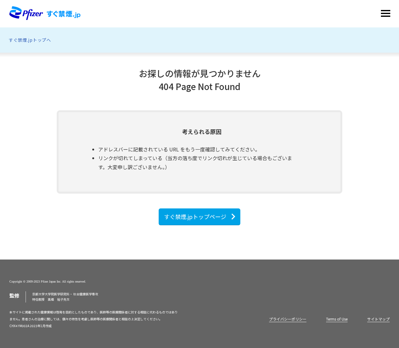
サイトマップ (378, 319)
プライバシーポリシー (287, 319)
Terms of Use (337, 319)
